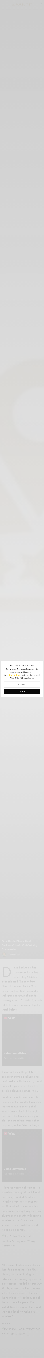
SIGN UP (22, 691)
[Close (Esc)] (40, 664)
